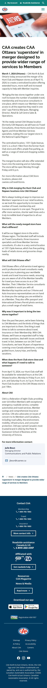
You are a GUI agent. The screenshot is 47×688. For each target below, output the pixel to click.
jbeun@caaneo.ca (18, 460)
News (11, 477)
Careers (30, 647)
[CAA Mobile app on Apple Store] (15, 606)
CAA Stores (23, 651)
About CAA (16, 647)
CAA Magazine (23, 578)
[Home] (5, 9)
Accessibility (30, 644)
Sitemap (16, 640)
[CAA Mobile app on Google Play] (31, 606)
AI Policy (16, 644)
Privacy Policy (30, 640)
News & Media (23, 583)
